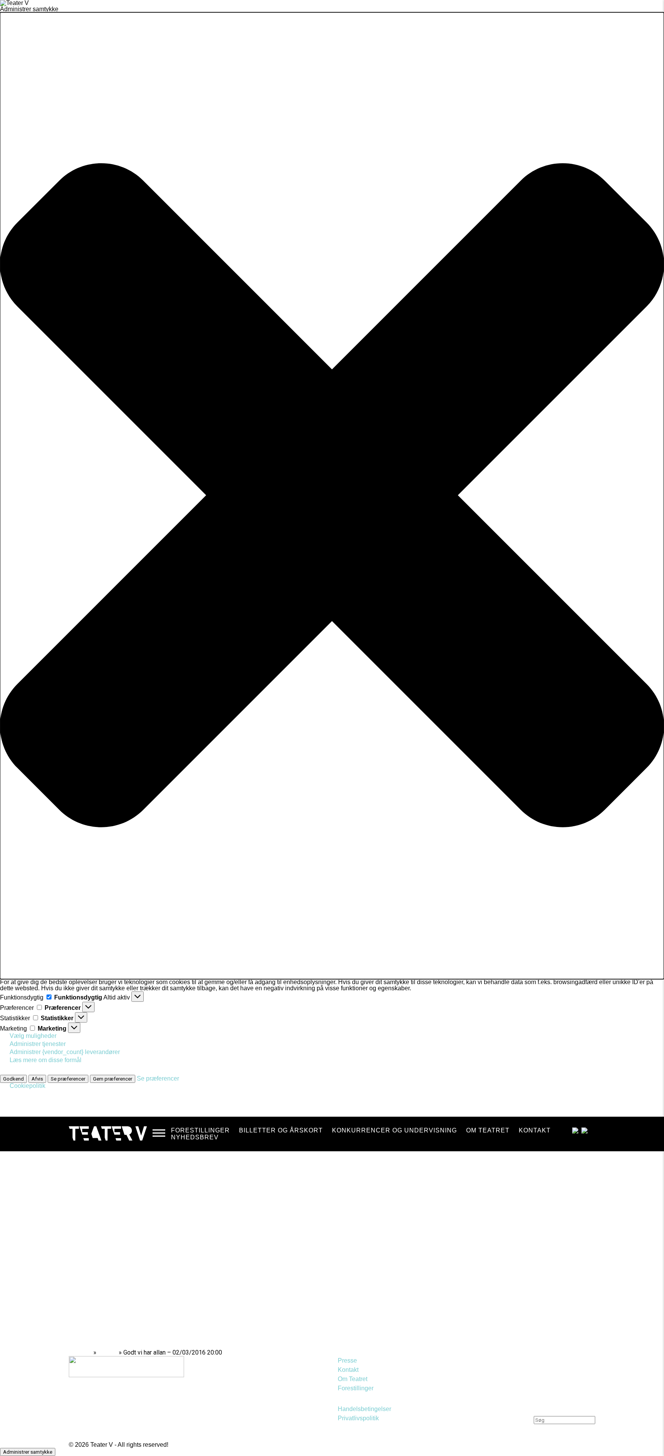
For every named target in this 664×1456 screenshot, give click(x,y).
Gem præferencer (112, 1079)
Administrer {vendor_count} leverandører (65, 1052)
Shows (107, 1352)
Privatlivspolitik (358, 1418)
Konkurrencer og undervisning (394, 1130)
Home (83, 1352)
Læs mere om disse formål (45, 1060)
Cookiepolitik (27, 1085)
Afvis (37, 1079)
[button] (332, 495)
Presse (347, 1360)
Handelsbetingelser (364, 1409)
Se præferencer (68, 1079)
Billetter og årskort (281, 1130)
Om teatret (488, 1130)
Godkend (13, 1079)
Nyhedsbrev (195, 1137)
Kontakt (535, 1130)
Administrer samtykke (27, 1452)
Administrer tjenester (38, 1044)
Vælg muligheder (33, 1036)
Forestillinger (200, 1130)
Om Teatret (352, 1379)
